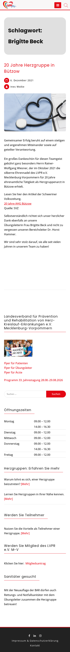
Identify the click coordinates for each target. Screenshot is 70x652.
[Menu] (57, 5)
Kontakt (35, 645)
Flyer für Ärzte (13, 372)
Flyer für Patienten (16, 363)
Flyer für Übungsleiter (18, 368)
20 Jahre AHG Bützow (17, 203)
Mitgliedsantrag (35, 563)
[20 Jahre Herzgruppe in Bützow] (35, 112)
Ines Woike (17, 86)
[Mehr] (25, 484)
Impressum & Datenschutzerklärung (35, 640)
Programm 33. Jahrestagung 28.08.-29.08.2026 (33, 380)
